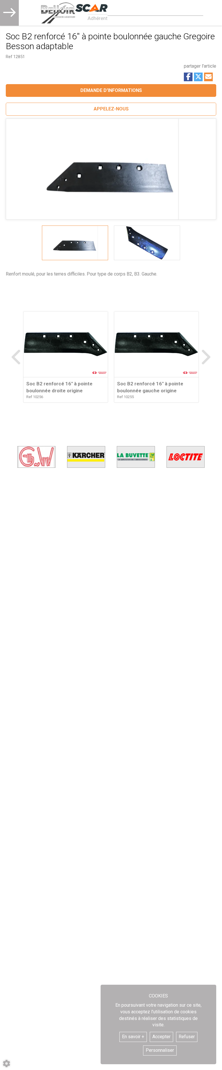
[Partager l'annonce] (208, 77)
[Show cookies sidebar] (6, 1063)
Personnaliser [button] (160, 1050)
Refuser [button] (187, 1036)
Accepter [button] (161, 1036)
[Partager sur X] (198, 77)
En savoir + (133, 1036)
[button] (111, 109)
